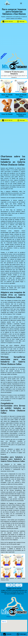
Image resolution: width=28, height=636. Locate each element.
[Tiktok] (20, 585)
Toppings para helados (21, 115)
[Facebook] (10, 585)
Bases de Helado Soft (7, 95)
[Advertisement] (14, 38)
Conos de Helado (7, 114)
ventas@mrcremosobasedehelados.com (16, 590)
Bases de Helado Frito (21, 95)
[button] (21, 3)
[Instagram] (17, 585)
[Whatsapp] (7, 585)
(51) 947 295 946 (14, 588)
